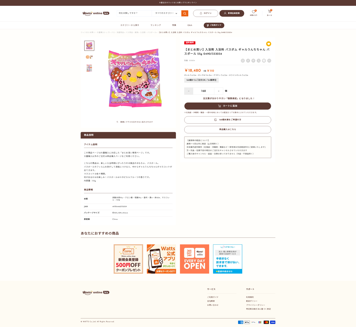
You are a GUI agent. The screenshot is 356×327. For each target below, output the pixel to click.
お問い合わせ (213, 305)
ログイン (208, 13)
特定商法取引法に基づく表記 (258, 309)
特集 (174, 25)
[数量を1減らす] (188, 91)
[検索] (184, 13)
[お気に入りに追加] (268, 43)
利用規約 (250, 297)
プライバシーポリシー (255, 305)
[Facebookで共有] (248, 61)
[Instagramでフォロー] (243, 61)
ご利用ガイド (216, 25)
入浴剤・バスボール (148, 32)
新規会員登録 (234, 13)
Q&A (189, 25)
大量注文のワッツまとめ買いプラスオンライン (178, 3)
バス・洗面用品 (117, 32)
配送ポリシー (252, 301)
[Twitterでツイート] (259, 61)
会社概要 (211, 301)
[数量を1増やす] (218, 91)
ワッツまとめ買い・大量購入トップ (95, 32)
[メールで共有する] (264, 61)
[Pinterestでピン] (253, 61)
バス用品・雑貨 (132, 32)
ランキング (155, 25)
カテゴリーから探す (129, 25)
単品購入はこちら (227, 130)
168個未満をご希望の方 (230, 120)
